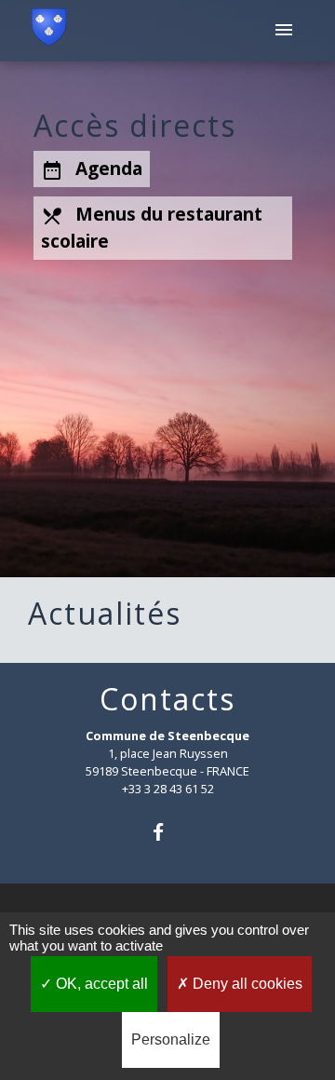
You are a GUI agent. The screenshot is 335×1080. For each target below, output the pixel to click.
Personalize (170, 1039)
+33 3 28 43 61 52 (168, 788)
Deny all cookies (245, 984)
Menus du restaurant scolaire (151, 227)
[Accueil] (49, 30)
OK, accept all (100, 984)
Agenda (91, 168)
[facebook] (167, 831)
